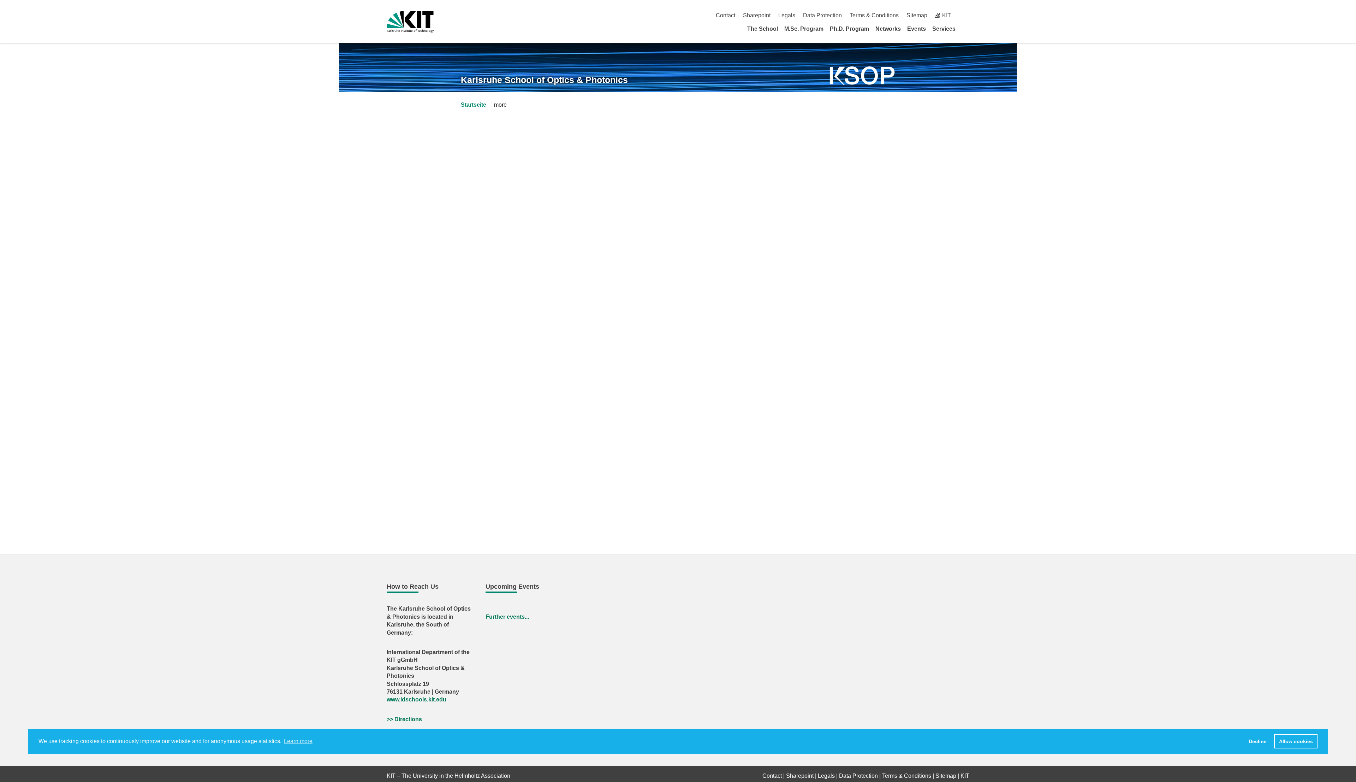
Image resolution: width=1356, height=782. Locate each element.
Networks (888, 29)
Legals (786, 15)
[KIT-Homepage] (410, 22)
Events (916, 29)
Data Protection (822, 15)
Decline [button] (1258, 741)
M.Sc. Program (803, 29)
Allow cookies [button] (1296, 741)
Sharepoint (757, 15)
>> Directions (404, 719)
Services (944, 29)
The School (762, 29)
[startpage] (966, 28)
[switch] (966, 15)
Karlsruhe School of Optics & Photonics (544, 80)
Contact (725, 15)
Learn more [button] (298, 741)
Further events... (507, 617)
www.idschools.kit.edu (416, 699)
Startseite (473, 105)
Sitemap (916, 15)
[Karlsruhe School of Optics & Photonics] (862, 76)
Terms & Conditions (874, 15)
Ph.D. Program (849, 29)
